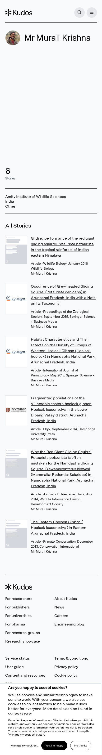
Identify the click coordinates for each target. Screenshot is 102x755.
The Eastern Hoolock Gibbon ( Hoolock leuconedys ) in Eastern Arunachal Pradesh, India (58, 528)
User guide (14, 667)
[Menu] (92, 12)
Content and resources (25, 675)
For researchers (18, 598)
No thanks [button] (80, 745)
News (59, 607)
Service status (17, 658)
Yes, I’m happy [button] (54, 745)
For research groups (22, 632)
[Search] (79, 12)
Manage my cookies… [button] (24, 745)
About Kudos (65, 598)
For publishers (17, 607)
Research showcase (22, 641)
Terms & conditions (71, 658)
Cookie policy (65, 675)
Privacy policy (66, 667)
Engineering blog (69, 624)
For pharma (15, 624)
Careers (61, 615)
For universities (18, 615)
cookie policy (22, 713)
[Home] (18, 12)
